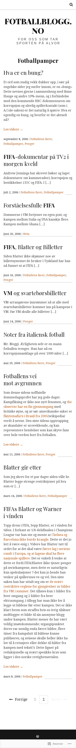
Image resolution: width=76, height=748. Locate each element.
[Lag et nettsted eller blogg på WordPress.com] (37, 736)
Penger (29, 143)
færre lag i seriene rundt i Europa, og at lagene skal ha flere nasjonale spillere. (37, 553)
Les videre (13, 129)
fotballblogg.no (38, 26)
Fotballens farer (41, 139)
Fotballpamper (13, 143)
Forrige (21, 699)
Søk (70, 4)
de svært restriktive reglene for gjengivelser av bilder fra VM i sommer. (37, 586)
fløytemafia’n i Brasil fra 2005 (26, 416)
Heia (26, 233)
